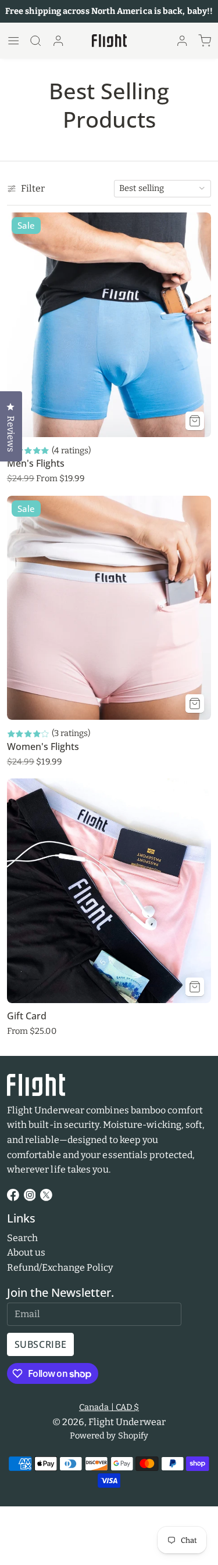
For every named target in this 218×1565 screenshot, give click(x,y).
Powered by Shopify (109, 1435)
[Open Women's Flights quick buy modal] (194, 703)
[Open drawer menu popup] (13, 41)
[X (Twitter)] (46, 1195)
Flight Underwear (127, 1421)
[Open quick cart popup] (205, 41)
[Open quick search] (35, 41)
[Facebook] (13, 1195)
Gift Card (27, 1015)
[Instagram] (30, 1195)
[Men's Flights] (109, 324)
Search (22, 1237)
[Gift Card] (109, 890)
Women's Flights (43, 746)
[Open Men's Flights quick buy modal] (194, 421)
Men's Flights (36, 463)
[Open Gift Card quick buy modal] (194, 987)
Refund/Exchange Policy (60, 1267)
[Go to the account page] (58, 40)
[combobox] (162, 188)
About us (26, 1252)
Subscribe (41, 1344)
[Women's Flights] (109, 608)
